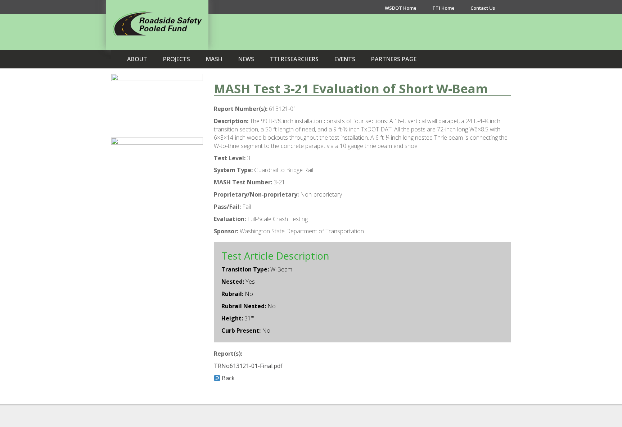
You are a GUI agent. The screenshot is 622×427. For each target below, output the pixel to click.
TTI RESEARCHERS (294, 59)
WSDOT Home (400, 8)
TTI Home (443, 8)
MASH (214, 59)
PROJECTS (176, 59)
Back (227, 378)
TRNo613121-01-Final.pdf (248, 366)
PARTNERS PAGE (393, 59)
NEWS (246, 59)
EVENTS (344, 59)
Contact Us (482, 8)
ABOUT (137, 59)
